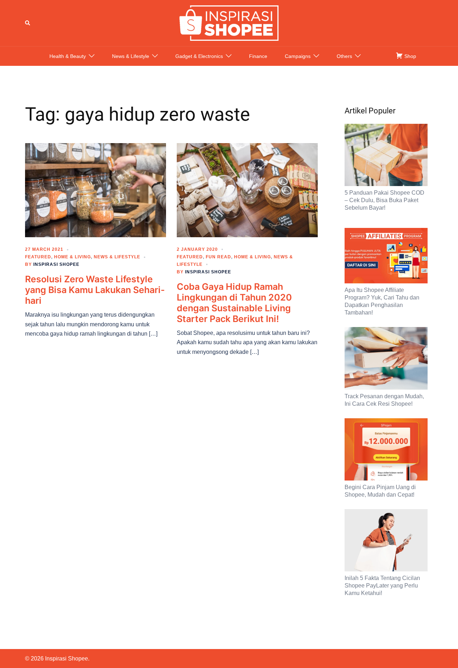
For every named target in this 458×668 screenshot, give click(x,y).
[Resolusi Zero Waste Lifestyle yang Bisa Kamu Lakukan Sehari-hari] (95, 189)
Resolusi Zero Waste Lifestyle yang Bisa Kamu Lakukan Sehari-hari (95, 290)
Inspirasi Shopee (56, 264)
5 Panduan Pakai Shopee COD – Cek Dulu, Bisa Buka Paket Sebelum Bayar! (384, 200)
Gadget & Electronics (199, 56)
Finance (258, 56)
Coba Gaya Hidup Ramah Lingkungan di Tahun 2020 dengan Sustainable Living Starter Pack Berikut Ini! (234, 302)
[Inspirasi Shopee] (229, 22)
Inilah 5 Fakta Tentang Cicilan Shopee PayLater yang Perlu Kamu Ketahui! (382, 585)
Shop (409, 56)
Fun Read (218, 256)
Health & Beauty (67, 56)
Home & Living (72, 256)
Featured (38, 256)
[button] (28, 23)
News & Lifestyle (130, 56)
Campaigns (298, 56)
